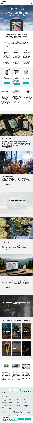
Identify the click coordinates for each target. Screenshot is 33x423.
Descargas (17, 399)
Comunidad (18, 405)
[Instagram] (28, 391)
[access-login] (29, 4)
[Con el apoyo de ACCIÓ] (5, 405)
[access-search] (25, 4)
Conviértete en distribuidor (26, 406)
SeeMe (10, 405)
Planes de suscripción (24, 0)
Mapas (10, 400)
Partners (25, 402)
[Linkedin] (30, 391)
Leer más (23, 380)
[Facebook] (22, 391)
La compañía (25, 397)
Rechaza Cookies (27, 418)
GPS (10, 397)
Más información (7, 147)
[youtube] (26, 391)
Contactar (4, 400)
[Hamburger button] (1, 3)
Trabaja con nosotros (27, 407)
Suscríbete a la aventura (16, 308)
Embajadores (25, 400)
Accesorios (10, 402)
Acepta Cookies (21, 418)
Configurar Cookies (24, 420)
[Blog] (24, 391)
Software (10, 399)
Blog (24, 399)
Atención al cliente (19, 400)
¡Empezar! (16, 205)
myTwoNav (18, 397)
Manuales (17, 402)
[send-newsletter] (20, 390)
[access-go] (27, 4)
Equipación (10, 408)
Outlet (10, 410)
